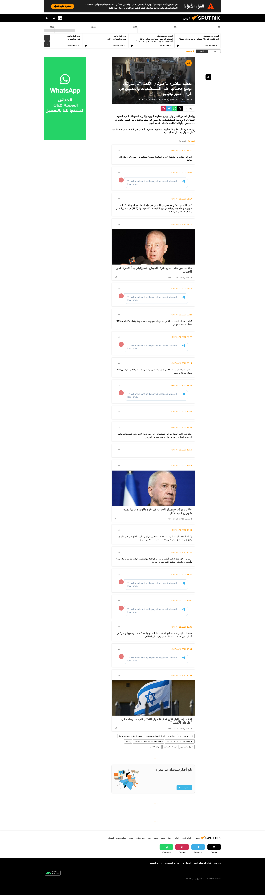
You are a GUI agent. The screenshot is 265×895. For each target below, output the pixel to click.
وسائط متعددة (121, 838)
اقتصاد (163, 838)
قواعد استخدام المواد (202, 863)
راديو (149, 838)
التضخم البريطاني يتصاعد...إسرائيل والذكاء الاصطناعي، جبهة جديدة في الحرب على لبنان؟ (154, 40)
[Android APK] (52, 873)
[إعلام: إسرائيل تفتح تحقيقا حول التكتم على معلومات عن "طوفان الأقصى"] (153, 698)
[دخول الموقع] (54, 18)
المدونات (111, 838)
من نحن (217, 863)
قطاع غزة (171, 736)
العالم (177, 838)
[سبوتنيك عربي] (206, 21)
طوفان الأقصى (155, 747)
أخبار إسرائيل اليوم (187, 747)
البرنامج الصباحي (73, 39)
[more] (118, 150)
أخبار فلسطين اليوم (170, 747)
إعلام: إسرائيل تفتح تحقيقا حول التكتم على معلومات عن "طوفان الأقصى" (156, 720)
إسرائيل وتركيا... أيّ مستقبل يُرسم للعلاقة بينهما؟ (199, 39)
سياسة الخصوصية (172, 863)
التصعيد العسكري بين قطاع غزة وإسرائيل (148, 741)
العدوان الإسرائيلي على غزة (155, 736)
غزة (179, 736)
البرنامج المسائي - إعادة (117, 39)
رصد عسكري (140, 838)
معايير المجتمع (156, 863)
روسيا (170, 838)
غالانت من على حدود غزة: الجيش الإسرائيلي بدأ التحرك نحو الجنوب (154, 269)
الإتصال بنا (187, 863)
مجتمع (131, 838)
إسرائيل (128, 741)
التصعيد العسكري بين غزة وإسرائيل (131, 736)
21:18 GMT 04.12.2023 (181, 99)
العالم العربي (188, 736)
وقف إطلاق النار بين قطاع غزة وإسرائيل (179, 741)
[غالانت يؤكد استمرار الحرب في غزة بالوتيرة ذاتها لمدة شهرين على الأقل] (153, 488)
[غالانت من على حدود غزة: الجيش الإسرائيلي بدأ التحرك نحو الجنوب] (153, 247)
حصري (156, 838)
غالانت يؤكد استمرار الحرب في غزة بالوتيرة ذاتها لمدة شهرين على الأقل (157, 511)
